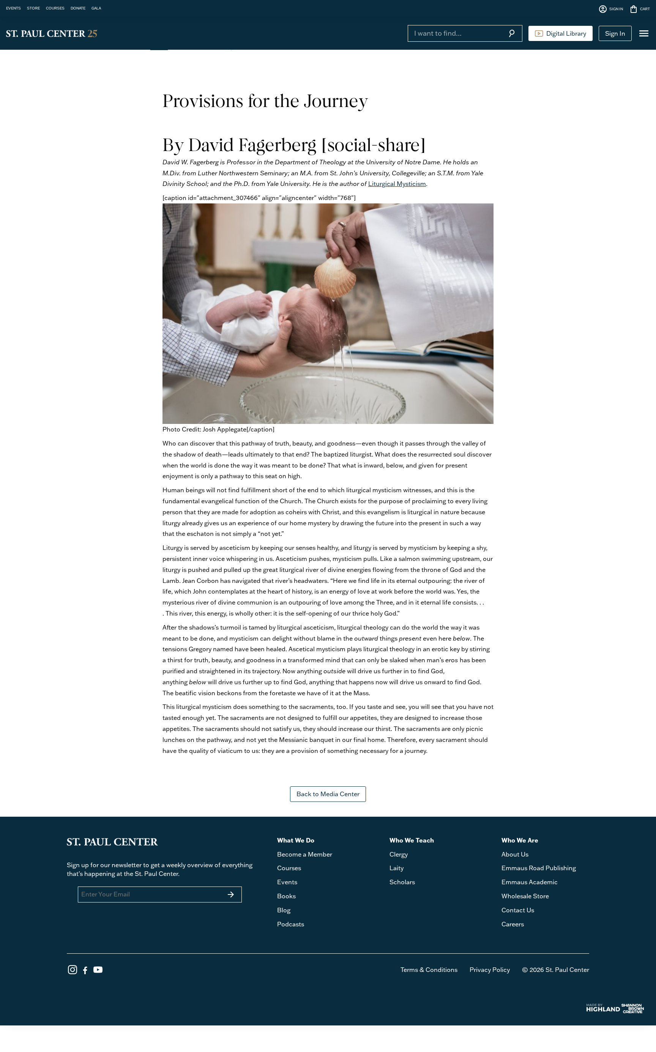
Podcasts (290, 924)
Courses (289, 868)
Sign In (615, 33)
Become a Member (304, 854)
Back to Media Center (328, 794)
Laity (397, 868)
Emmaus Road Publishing (538, 868)
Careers (512, 924)
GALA (96, 8)
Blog (283, 910)
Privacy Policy (490, 969)
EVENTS (13, 8)
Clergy (399, 854)
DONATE (78, 8)
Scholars (402, 882)
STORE (33, 8)
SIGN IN (610, 9)
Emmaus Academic (529, 882)
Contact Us (517, 910)
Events (287, 882)
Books (286, 896)
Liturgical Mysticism (397, 183)
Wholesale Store (525, 896)
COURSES (55, 8)
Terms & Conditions (429, 969)
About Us (514, 854)
